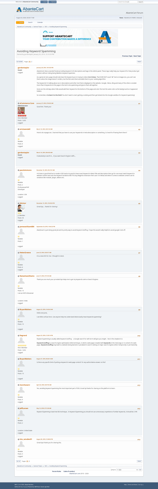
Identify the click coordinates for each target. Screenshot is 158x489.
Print (139, 61)
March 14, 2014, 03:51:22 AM (44, 129)
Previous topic (127, 56)
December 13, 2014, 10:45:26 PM (46, 203)
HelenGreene (25, 252)
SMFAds (17, 486)
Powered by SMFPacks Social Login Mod (38, 486)
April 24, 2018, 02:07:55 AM (44, 385)
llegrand (23, 335)
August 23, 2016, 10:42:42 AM (45, 309)
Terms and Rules (132, 484)
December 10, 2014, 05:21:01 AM (46, 170)
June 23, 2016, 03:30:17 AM (44, 252)
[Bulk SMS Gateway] (18, 298)
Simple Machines (29, 484)
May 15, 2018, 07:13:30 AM (44, 408)
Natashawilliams (27, 276)
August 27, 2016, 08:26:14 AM (45, 359)
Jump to (113, 470)
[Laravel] (18, 244)
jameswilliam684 (27, 226)
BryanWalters (25, 309)
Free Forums (24, 486)
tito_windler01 (26, 439)
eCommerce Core (27, 103)
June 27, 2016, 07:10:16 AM (44, 276)
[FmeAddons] (18, 192)
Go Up (18, 461)
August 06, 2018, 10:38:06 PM (45, 439)
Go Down (20, 61)
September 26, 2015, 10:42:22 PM (46, 226)
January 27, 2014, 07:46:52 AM (45, 103)
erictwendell (25, 129)
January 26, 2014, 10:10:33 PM (45, 67)
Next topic (137, 56)
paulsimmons (25, 170)
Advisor (23, 203)
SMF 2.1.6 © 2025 (19, 484)
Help (125, 484)
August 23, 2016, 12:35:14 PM (45, 335)
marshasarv (25, 385)
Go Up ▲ (140, 484)
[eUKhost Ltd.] (18, 327)
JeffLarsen (24, 408)
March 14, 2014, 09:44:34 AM (44, 152)
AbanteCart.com (74, 474)
